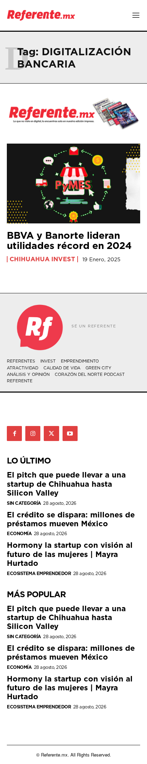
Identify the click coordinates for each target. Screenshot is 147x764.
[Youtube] (70, 433)
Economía (19, 534)
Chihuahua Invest (42, 259)
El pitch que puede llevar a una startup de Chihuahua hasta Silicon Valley (66, 483)
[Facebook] (14, 433)
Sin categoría (24, 503)
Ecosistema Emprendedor (39, 573)
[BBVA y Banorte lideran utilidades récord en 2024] (73, 183)
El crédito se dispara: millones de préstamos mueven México (71, 519)
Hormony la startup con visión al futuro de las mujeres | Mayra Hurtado (70, 554)
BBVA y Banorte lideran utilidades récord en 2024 (69, 240)
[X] (51, 433)
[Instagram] (32, 433)
